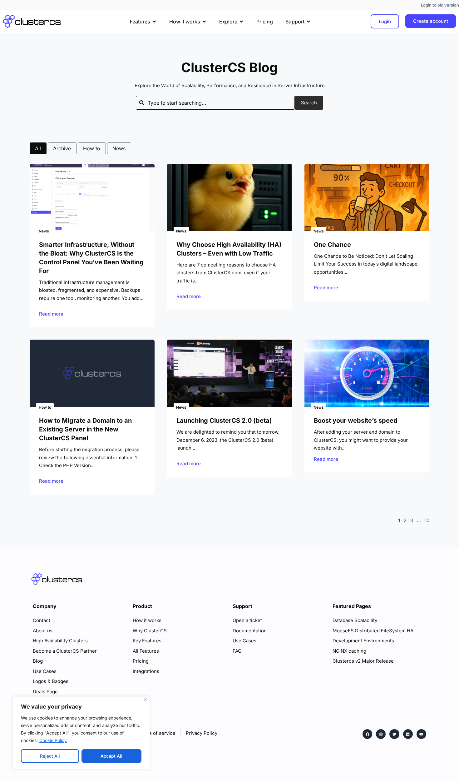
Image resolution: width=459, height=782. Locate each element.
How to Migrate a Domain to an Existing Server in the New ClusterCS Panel (85, 429)
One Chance (332, 244)
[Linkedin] (408, 734)
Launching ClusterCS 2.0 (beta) (224, 420)
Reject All (50, 756)
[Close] (145, 699)
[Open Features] (154, 21)
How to (91, 148)
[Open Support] (308, 21)
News (119, 148)
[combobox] (215, 103)
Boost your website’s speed (355, 420)
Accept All (111, 756)
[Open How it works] (204, 21)
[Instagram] (381, 734)
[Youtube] (421, 734)
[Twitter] (394, 734)
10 (427, 520)
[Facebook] (367, 734)
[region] (81, 733)
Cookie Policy (53, 740)
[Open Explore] (241, 21)
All (38, 148)
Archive (62, 148)
